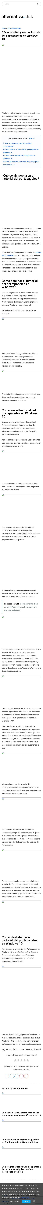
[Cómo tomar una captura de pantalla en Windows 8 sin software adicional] (21, 1128)
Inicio (4, 28)
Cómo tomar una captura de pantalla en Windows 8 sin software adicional (21, 1140)
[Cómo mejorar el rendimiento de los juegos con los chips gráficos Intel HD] (21, 1101)
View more (25, 1197)
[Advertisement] (21, 87)
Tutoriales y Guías (14, 28)
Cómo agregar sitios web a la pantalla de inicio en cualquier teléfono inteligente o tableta (21, 1169)
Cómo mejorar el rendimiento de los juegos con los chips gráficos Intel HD (21, 1114)
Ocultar (31, 138)
